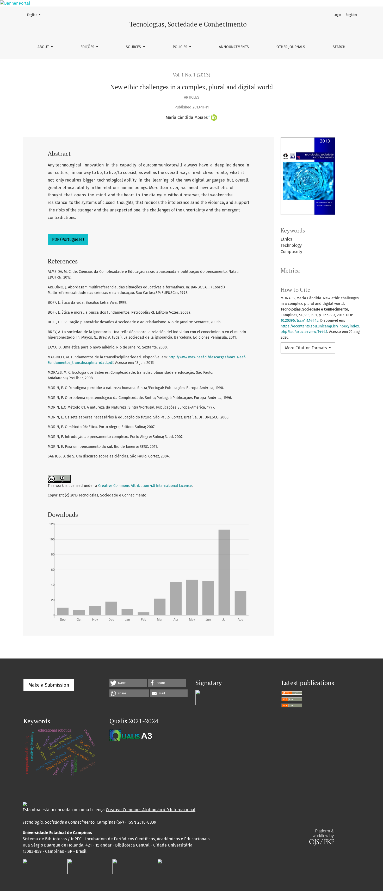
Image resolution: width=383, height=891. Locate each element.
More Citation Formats (306, 347)
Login (337, 15)
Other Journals (290, 47)
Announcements (234, 47)
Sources (134, 47)
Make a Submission (48, 685)
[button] (128, 683)
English (35, 15)
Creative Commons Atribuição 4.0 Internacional (150, 809)
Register (351, 15)
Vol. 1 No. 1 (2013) (191, 75)
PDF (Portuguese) (68, 239)
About (44, 47)
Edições (88, 47)
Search (339, 47)
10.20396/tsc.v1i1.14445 (299, 320)
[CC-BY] (25, 803)
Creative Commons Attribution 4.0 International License (145, 485)
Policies (180, 47)
